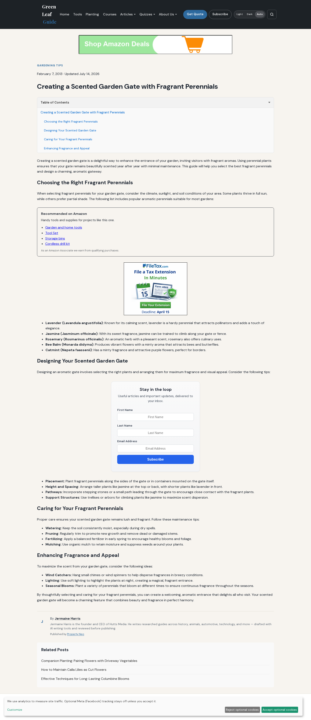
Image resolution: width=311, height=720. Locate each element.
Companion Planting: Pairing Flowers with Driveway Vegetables (89, 661)
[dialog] (153, 706)
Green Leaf (49, 14)
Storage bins (55, 238)
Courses (109, 14)
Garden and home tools (63, 227)
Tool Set (51, 233)
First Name (125, 410)
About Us (166, 14)
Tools (77, 14)
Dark (250, 14)
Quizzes (145, 14)
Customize (14, 710)
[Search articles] (272, 14)
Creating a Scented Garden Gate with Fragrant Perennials (83, 112)
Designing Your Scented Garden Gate (70, 130)
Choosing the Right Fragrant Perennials (71, 121)
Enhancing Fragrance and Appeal (66, 148)
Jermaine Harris (67, 618)
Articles (126, 14)
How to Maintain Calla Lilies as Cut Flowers (73, 669)
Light (240, 14)
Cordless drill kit (57, 243)
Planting (92, 14)
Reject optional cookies (242, 710)
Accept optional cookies (280, 710)
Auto (260, 14)
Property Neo (75, 634)
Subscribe (220, 14)
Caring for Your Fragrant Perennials (68, 139)
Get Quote (195, 14)
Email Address (127, 441)
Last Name (124, 425)
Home (64, 14)
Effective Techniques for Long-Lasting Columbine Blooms (85, 678)
